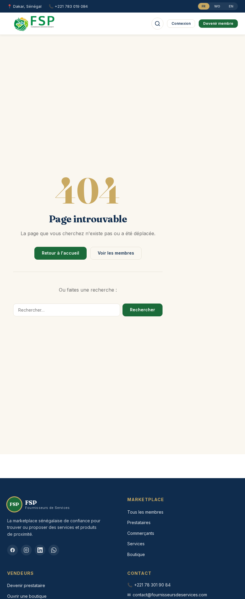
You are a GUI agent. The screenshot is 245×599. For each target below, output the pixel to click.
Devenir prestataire (26, 585)
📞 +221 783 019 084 (68, 6)
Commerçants (140, 533)
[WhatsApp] (53, 550)
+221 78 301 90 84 (152, 584)
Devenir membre (218, 23)
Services (136, 543)
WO (217, 6)
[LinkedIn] (40, 550)
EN (231, 6)
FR (204, 6)
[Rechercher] (157, 24)
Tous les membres (145, 512)
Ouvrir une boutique (27, 596)
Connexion (181, 23)
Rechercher (142, 309)
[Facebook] (12, 550)
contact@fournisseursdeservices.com (170, 594)
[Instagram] (26, 550)
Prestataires (139, 522)
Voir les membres (116, 252)
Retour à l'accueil (60, 252)
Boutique (136, 554)
